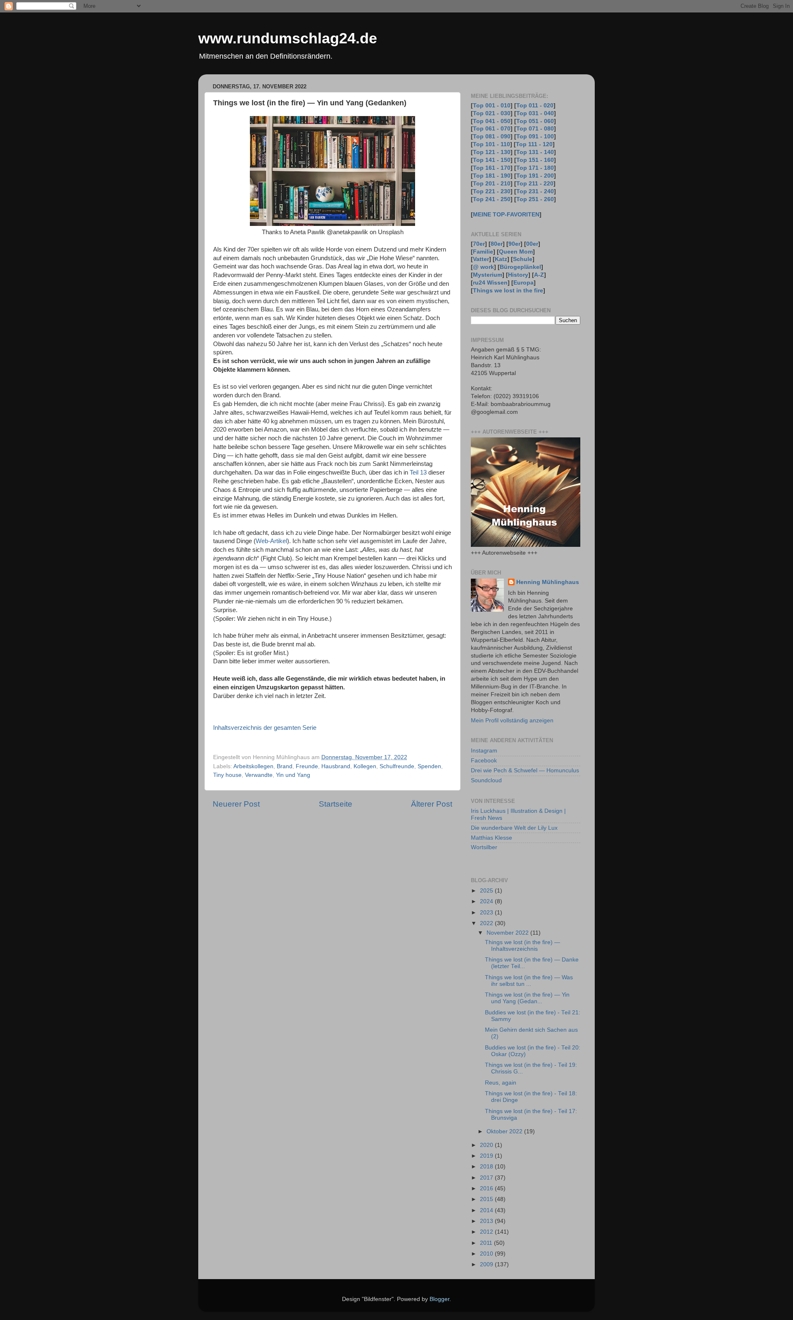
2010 (487, 1254)
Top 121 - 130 (491, 152)
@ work (483, 267)
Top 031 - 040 (535, 113)
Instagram (484, 751)
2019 (487, 1156)
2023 (487, 912)
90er (514, 244)
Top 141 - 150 (491, 160)
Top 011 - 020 (534, 105)
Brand (284, 766)
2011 (487, 1243)
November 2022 (508, 933)
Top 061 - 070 (491, 129)
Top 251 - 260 (535, 199)
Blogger (439, 1299)
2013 (487, 1221)
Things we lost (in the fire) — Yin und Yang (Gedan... (527, 998)
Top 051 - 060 (535, 121)
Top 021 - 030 (491, 113)
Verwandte (259, 775)
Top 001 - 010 (491, 105)
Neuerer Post (236, 804)
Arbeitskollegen (253, 766)
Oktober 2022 (505, 1131)
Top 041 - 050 (491, 121)
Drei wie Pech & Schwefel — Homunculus (525, 770)
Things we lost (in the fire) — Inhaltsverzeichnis (522, 945)
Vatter (481, 259)
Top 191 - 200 (535, 176)
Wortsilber (484, 847)
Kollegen (365, 766)
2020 (487, 1145)
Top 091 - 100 (535, 136)
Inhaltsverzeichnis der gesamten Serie (264, 727)
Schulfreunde (397, 766)
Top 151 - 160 (535, 160)
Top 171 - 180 (535, 168)
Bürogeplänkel (520, 267)
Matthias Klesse (491, 838)
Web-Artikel (271, 541)
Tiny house (227, 775)
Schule (522, 259)
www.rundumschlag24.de (287, 38)
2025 (487, 891)
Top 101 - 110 (491, 144)
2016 (487, 1188)
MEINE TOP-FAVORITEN (506, 214)
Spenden (429, 766)
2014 (487, 1210)
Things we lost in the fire (508, 290)
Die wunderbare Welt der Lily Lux (514, 828)
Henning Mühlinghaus (547, 582)
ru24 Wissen (490, 283)
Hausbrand (335, 766)
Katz (501, 259)
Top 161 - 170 (491, 168)
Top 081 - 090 (491, 136)
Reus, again (500, 1083)
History (518, 275)
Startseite (335, 804)
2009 (487, 1264)
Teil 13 (418, 472)
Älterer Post (431, 804)
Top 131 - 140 (535, 152)
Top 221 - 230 (491, 191)
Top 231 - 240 (535, 191)
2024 (487, 901)
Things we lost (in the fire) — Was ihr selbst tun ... (529, 980)
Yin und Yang (293, 775)
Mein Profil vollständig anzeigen (512, 720)
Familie (483, 252)
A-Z (539, 275)
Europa (523, 283)
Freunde (307, 766)
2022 (487, 923)
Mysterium (487, 275)
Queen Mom (516, 252)
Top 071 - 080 (535, 129)
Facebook (484, 760)
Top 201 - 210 (491, 183)
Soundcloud (486, 780)
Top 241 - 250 (491, 199)
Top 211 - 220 (534, 183)
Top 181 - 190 (491, 176)
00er (532, 244)
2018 (487, 1166)
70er (479, 244)
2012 (487, 1232)
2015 (487, 1199)
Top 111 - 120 (534, 144)
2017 (487, 1178)
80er (497, 244)
